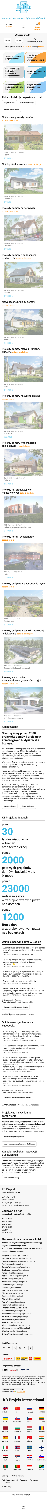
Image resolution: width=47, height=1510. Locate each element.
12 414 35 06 (7, 1219)
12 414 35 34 (7, 1221)
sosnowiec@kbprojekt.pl (21, 1314)
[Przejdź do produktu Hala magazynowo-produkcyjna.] (23, 509)
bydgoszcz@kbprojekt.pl (21, 1258)
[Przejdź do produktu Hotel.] (23, 556)
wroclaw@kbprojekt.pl (18, 1331)
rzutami (19, 40)
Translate (21, 1391)
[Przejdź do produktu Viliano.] (23, 275)
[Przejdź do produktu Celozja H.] (23, 462)
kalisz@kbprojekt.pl (15, 1273)
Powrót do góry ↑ (8, 1486)
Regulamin (24, 1480)
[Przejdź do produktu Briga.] (23, 369)
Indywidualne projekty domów (14, 1136)
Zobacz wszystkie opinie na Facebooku (17, 1097)
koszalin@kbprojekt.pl (18, 1282)
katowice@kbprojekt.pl (19, 1276)
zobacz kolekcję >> (10, 120)
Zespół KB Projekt (28, 806)
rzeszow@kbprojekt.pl (18, 1308)
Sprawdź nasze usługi (11, 1178)
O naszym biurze (10, 806)
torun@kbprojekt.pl (14, 1322)
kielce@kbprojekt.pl (15, 1279)
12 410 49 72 (7, 1227)
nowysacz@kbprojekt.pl (20, 1290)
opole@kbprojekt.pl (15, 1296)
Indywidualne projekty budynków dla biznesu (19, 1144)
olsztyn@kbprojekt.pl (17, 1293)
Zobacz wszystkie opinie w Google (16, 1007)
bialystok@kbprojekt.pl (19, 1255)
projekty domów (9, 103)
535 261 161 (7, 1230)
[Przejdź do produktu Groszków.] (23, 228)
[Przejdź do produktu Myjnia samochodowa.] (23, 700)
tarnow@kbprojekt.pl (16, 1319)
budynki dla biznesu (27, 103)
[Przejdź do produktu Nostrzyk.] (23, 322)
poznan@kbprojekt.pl (16, 1302)
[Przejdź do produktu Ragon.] (23, 137)
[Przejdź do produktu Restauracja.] (23, 603)
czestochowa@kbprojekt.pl (24, 1261)
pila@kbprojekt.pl (13, 1299)
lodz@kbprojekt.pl (13, 1287)
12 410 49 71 (7, 1224)
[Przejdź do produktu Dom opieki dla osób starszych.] (23, 650)
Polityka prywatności (10, 1480)
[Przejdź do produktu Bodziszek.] (23, 415)
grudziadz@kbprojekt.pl (19, 1270)
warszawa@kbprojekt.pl (20, 1328)
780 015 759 (7, 1233)
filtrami (7, 40)
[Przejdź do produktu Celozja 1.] (23, 181)
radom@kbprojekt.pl (16, 1305)
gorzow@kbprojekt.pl (21, 1267)
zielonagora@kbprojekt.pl (23, 1334)
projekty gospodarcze (11, 109)
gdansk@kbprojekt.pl (16, 1264)
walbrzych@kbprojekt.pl (20, 1325)
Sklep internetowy (21, 1495)
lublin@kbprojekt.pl (15, 1284)
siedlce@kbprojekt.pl (16, 1311)
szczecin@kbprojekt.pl (19, 1316)
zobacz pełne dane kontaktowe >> (15, 1205)
